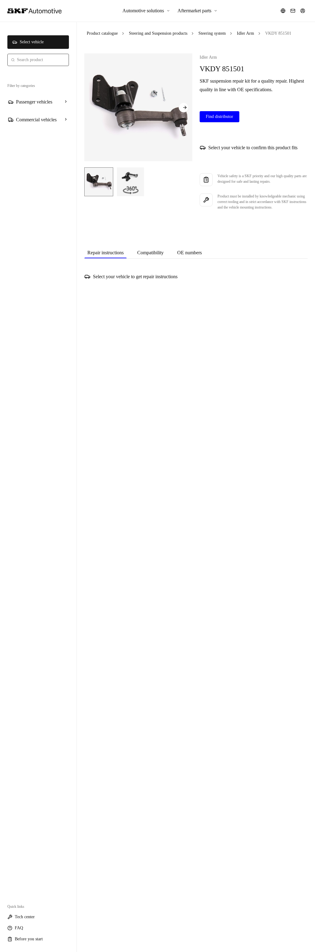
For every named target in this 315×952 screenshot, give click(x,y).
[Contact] (293, 11)
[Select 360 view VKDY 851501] (130, 181)
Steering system (212, 33)
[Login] (303, 11)
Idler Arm (245, 33)
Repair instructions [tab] (105, 252)
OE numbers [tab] (189, 252)
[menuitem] (146, 11)
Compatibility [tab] (150, 252)
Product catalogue (102, 33)
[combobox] (38, 60)
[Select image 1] (98, 181)
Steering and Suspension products (158, 33)
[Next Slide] (184, 107)
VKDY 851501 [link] (278, 33)
